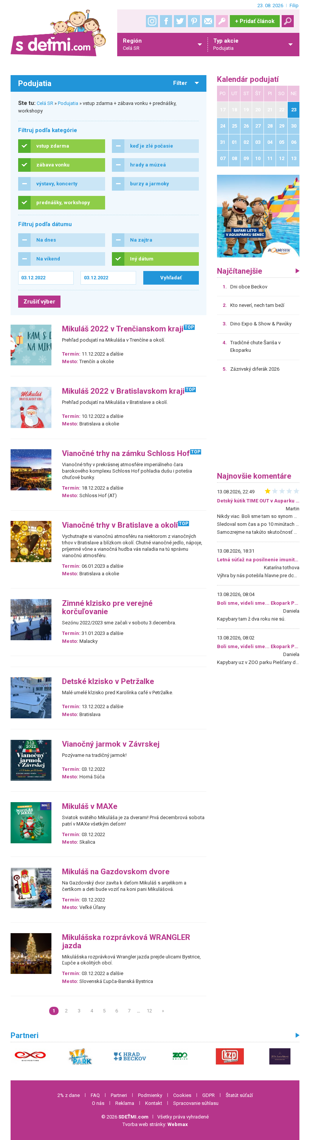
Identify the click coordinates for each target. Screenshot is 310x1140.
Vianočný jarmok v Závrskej (111, 744)
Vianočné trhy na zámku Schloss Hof (126, 453)
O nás (98, 1103)
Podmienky (150, 1095)
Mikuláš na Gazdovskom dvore (115, 871)
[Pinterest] (194, 21)
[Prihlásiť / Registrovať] (222, 21)
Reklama (124, 1103)
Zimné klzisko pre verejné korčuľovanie (107, 607)
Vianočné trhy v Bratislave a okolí (120, 525)
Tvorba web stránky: (155, 1124)
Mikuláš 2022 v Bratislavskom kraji (123, 391)
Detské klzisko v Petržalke (108, 681)
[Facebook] (166, 21)
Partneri (119, 1095)
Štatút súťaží (239, 1095)
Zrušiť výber (39, 301)
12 (149, 1011)
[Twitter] (180, 21)
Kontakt (153, 1103)
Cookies (182, 1095)
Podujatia (68, 103)
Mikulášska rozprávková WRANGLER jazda (126, 941)
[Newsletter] (208, 21)
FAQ (95, 1095)
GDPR (208, 1095)
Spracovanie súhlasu (196, 1103)
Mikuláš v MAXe (89, 806)
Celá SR (45, 103)
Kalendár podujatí (248, 79)
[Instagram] (152, 21)
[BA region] (258, 216)
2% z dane (68, 1095)
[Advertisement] (258, 424)
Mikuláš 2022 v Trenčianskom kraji (122, 329)
